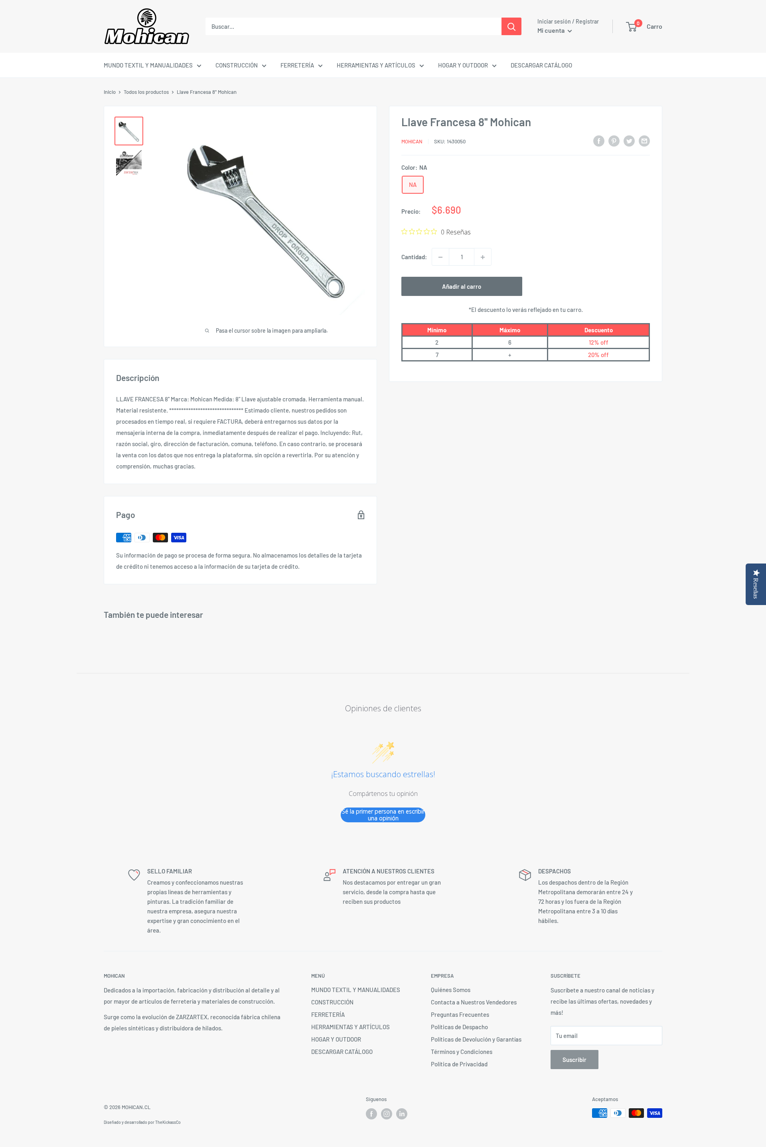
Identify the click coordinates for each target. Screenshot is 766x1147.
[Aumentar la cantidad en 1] (482, 257)
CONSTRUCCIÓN (236, 65)
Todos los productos (146, 92)
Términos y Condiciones (461, 1051)
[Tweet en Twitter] (629, 140)
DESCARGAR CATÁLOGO (541, 65)
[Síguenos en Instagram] (386, 1113)
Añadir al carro (461, 286)
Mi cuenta (551, 30)
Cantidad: (414, 257)
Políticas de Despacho (459, 1026)
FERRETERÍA (297, 65)
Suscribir (574, 1059)
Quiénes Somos (450, 989)
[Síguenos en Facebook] (371, 1113)
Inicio (110, 92)
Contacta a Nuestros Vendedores (474, 1002)
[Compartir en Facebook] (598, 140)
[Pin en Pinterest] (614, 140)
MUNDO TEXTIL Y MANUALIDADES (148, 65)
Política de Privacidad (459, 1064)
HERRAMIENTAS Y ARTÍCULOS (376, 65)
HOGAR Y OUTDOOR (463, 65)
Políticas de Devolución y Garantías (476, 1039)
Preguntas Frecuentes (460, 1014)
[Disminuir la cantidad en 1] (440, 257)
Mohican (411, 141)
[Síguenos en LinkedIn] (401, 1113)
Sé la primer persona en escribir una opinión (383, 815)
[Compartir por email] (644, 140)
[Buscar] (511, 26)
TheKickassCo (168, 1122)
